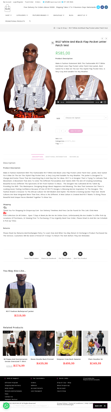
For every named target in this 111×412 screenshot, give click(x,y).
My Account (7, 2)
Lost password (36, 391)
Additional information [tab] (56, 157)
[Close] (105, 406)
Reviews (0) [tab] (74, 157)
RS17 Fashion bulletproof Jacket (20, 311)
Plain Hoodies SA (95, 359)
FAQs (6, 394)
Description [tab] (37, 157)
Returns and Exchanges (27, 233)
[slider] (80, 102)
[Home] (54, 28)
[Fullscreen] (105, 102)
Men (73, 141)
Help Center (9, 388)
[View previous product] (102, 38)
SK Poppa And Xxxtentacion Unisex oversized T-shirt (15, 360)
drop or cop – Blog (64, 383)
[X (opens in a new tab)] (98, 7)
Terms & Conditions (76, 403)
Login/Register (18, 2)
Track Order (29, 2)
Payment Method (11, 399)
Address (34, 385)
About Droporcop (63, 385)
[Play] (58, 102)
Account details (37, 388)
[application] (82, 89)
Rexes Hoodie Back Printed (42, 359)
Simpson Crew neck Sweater (69, 359)
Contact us (9, 397)
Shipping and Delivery (13, 385)
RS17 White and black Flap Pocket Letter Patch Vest (88, 28)
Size (58, 118)
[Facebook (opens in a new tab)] (102, 7)
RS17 (61, 143)
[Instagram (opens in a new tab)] (106, 7)
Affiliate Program (11, 383)
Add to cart (76, 131)
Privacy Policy (62, 403)
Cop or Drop (61, 391)
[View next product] (106, 38)
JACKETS (68, 141)
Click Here (94, 210)
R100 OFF (98, 406)
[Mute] (101, 102)
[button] (52, 43)
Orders (37, 2)
